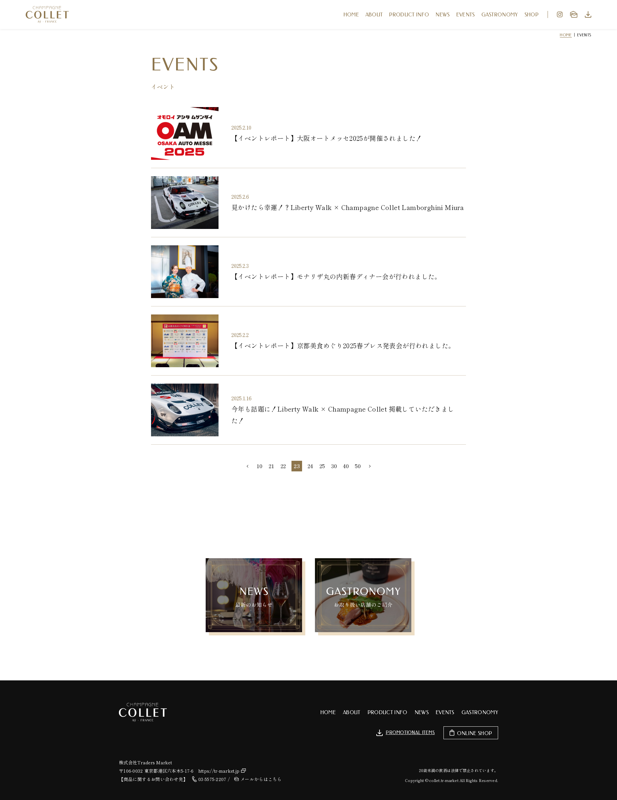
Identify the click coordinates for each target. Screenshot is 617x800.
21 (271, 466)
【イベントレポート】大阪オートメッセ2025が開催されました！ (326, 138)
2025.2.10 (241, 127)
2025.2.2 (240, 335)
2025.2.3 (240, 265)
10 (259, 466)
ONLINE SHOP (474, 733)
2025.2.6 (240, 196)
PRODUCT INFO (409, 15)
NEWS (442, 15)
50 (358, 466)
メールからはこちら (261, 779)
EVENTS (465, 15)
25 (322, 466)
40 (346, 466)
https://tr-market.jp (219, 771)
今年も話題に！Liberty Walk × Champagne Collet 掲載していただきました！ (342, 414)
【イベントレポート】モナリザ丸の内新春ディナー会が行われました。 (336, 276)
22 (283, 466)
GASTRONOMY (499, 15)
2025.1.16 (241, 398)
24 (310, 466)
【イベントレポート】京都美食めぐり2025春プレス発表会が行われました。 (343, 345)
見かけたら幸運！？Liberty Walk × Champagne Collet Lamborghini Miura (347, 207)
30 (334, 466)
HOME (351, 15)
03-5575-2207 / (214, 779)
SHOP (531, 15)
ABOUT (374, 15)
